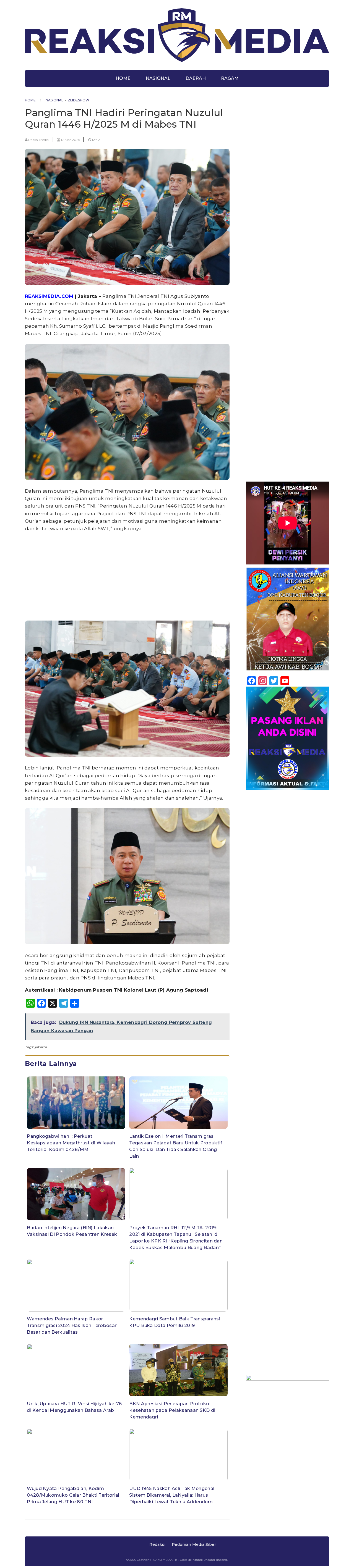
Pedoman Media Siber (194, 1544)
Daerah (196, 78)
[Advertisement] (127, 575)
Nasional (158, 78)
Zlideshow (78, 100)
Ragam (230, 78)
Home (123, 78)
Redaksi (157, 1544)
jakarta (41, 1047)
